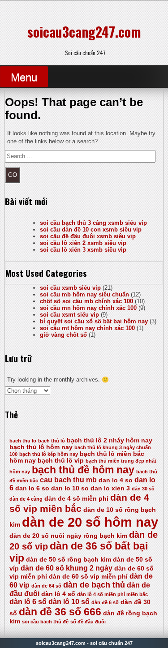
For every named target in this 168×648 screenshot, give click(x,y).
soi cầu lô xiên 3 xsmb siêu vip (83, 249)
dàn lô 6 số (28, 601)
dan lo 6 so (32, 488)
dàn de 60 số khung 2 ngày (66, 568)
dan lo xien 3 (110, 488)
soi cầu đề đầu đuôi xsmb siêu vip (88, 236)
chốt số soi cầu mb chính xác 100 (86, 301)
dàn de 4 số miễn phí (76, 498)
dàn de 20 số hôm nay (90, 522)
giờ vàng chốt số (63, 334)
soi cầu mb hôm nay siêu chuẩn (84, 294)
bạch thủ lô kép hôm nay (48, 454)
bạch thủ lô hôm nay (41, 447)
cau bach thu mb (68, 480)
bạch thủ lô (51, 440)
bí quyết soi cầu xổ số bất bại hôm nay (94, 321)
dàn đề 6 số (105, 602)
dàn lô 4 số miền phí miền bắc (112, 594)
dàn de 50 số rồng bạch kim (68, 559)
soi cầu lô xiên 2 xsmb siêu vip (83, 243)
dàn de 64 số (46, 585)
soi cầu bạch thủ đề (45, 621)
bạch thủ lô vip (61, 460)
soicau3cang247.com (84, 31)
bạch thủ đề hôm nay (83, 470)
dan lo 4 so (116, 480)
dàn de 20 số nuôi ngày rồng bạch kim (68, 535)
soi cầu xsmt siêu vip (69, 314)
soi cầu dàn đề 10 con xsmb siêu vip (91, 229)
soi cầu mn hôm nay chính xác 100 (88, 308)
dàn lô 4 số (58, 594)
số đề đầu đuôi (88, 621)
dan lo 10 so (70, 488)
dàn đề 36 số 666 (60, 612)
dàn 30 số (143, 488)
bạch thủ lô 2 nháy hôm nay (109, 440)
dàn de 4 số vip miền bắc (79, 503)
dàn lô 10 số (69, 601)
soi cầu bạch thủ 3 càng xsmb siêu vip (93, 222)
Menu (24, 77)
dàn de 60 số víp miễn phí (88, 576)
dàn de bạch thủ (94, 584)
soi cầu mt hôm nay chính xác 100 (87, 328)
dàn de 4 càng (26, 499)
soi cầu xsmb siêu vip (70, 287)
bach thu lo (22, 440)
